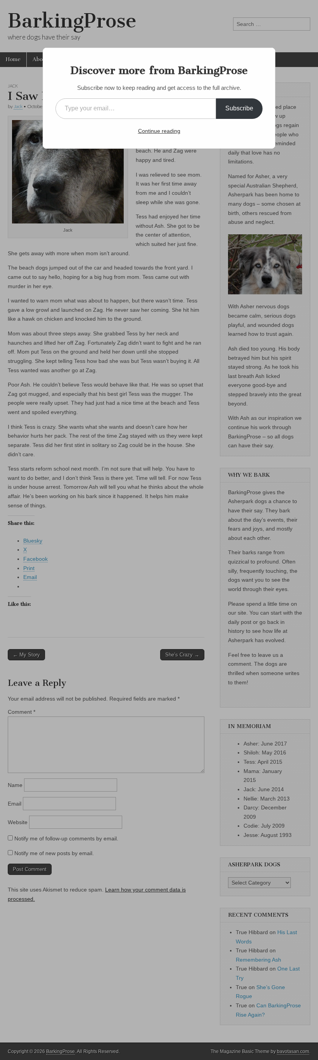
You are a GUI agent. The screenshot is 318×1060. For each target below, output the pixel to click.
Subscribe (239, 108)
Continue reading (159, 131)
